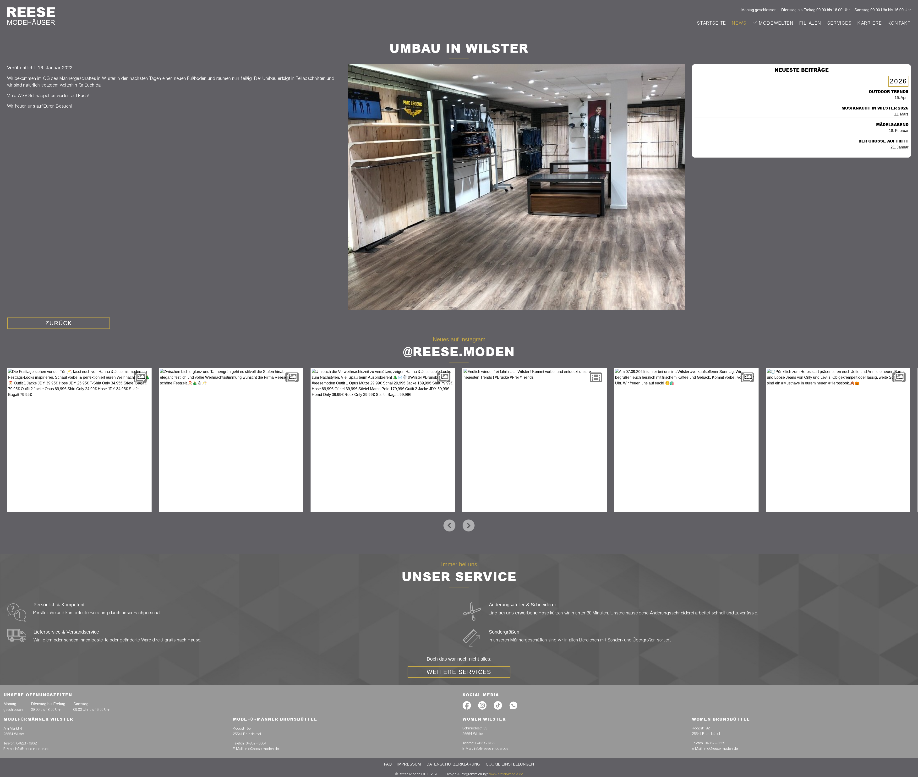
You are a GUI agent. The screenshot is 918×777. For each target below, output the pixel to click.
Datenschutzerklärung (453, 764)
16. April (888, 94)
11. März (875, 111)
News (739, 23)
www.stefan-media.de (506, 774)
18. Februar (892, 127)
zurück (58, 323)
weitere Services (459, 672)
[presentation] (449, 525)
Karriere (870, 23)
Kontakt (899, 23)
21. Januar (883, 144)
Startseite (712, 23)
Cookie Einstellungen (510, 764)
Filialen (811, 23)
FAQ (388, 764)
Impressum (409, 764)
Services (839, 23)
